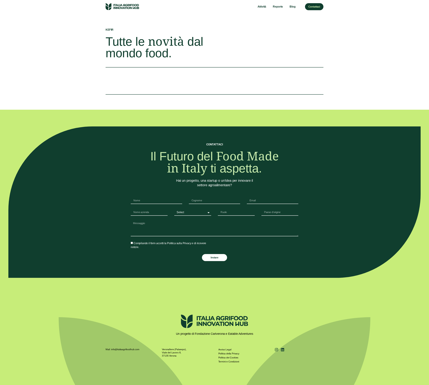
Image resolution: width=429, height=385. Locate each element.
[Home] (122, 6)
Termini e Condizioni (228, 361)
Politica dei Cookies (228, 357)
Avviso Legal (224, 349)
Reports (278, 6)
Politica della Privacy (228, 353)
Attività (262, 6)
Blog (292, 6)
